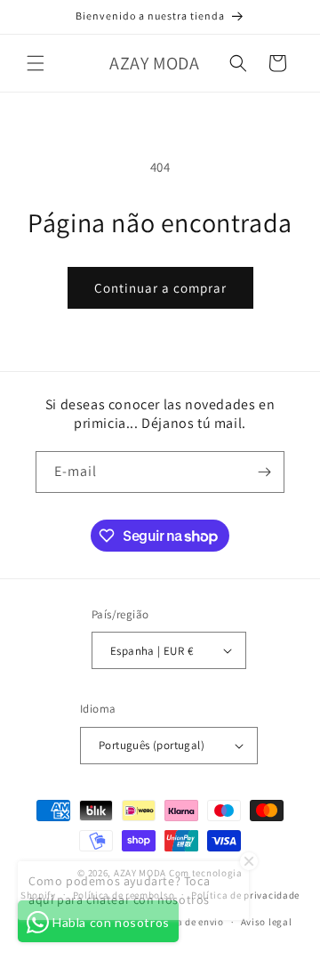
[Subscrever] (264, 472)
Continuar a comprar (160, 287)
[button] (35, 63)
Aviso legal (266, 922)
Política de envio (185, 922)
